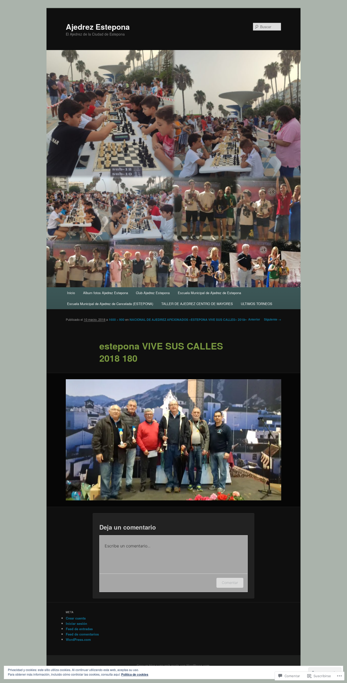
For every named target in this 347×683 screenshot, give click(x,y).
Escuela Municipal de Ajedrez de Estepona (209, 292)
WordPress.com (78, 639)
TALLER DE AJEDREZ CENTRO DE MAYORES (197, 303)
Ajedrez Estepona (98, 26)
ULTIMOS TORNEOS (256, 303)
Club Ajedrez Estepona (153, 292)
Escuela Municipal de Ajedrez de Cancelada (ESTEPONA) (110, 303)
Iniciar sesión (76, 623)
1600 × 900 (116, 319)
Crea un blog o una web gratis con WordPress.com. (173, 665)
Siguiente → (272, 319)
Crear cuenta (76, 618)
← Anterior (252, 319)
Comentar (230, 582)
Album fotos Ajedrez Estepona (105, 292)
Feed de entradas (79, 628)
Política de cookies (134, 674)
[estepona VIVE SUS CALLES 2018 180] (173, 439)
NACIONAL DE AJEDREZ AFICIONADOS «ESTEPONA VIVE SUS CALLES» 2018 (187, 319)
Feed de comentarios (82, 634)
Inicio (71, 292)
